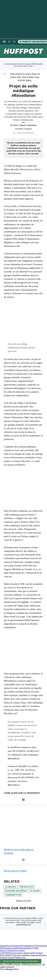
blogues (35, 891)
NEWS (3, 946)
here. (29, 80)
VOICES (42, 946)
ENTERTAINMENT (25, 946)
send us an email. (32, 154)
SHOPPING (17, 948)
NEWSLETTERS (31, 948)
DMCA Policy (12, 955)
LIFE (36, 946)
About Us (4, 951)
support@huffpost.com (23, 924)
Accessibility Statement (29, 955)
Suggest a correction (23, 901)
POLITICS (11, 946)
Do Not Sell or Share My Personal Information (20, 961)
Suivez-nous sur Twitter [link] (15, 870)
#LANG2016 (10, 887)
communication (13, 895)
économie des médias (16, 891)
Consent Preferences (15, 958)
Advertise (13, 951)
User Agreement (26, 953)
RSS (5, 953)
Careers (15, 953)
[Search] (14, 41)
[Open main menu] (4, 41)
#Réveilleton (26, 887)
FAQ (32, 922)
